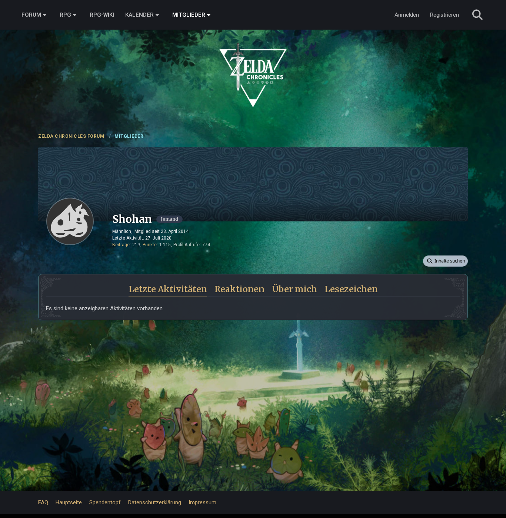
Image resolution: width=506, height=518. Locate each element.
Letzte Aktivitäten (168, 289)
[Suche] (477, 15)
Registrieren (444, 14)
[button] (445, 261)
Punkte (150, 244)
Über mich (294, 289)
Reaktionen (239, 289)
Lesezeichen (351, 289)
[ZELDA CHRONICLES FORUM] (253, 66)
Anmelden (407, 14)
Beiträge (121, 244)
